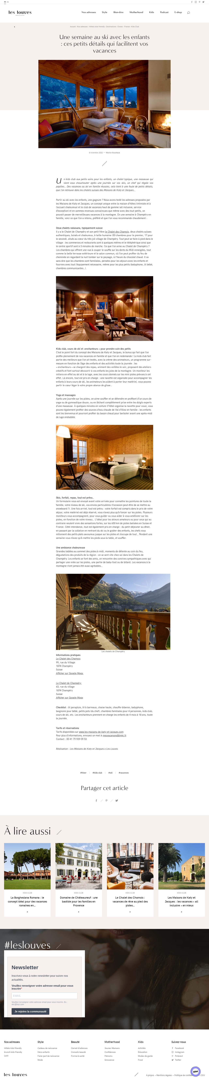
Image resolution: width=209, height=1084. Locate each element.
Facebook (191, 2)
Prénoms (108, 1056)
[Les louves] (20, 13)
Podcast (164, 12)
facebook (96, 801)
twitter (116, 801)
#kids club (97, 773)
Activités (142, 1048)
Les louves (15, 1075)
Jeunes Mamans (112, 1048)
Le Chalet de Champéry (69, 683)
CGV (203, 1075)
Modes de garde (145, 1056)
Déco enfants (44, 1052)
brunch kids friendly (13, 1052)
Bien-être (118, 12)
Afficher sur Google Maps (70, 673)
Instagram (195, 2)
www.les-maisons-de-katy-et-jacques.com (101, 732)
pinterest (106, 801)
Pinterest (199, 2)
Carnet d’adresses (79, 1048)
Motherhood (136, 12)
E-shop (178, 12)
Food (140, 1060)
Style (104, 12)
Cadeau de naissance (47, 1048)
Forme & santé (77, 1056)
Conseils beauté (78, 1052)
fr (5, 2)
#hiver (83, 773)
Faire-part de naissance (48, 1056)
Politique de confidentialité (186, 1075)
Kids (151, 12)
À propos (150, 1075)
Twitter (203, 2)
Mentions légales (164, 1075)
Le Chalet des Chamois (68, 658)
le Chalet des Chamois (117, 231)
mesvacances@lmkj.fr (114, 735)
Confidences (110, 1052)
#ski (110, 773)
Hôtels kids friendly (13, 1048)
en (8, 2)
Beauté (75, 1042)
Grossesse (109, 1060)
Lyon (6, 1055)
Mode (40, 1060)
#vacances (124, 773)
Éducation (142, 1052)
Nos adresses (89, 12)
